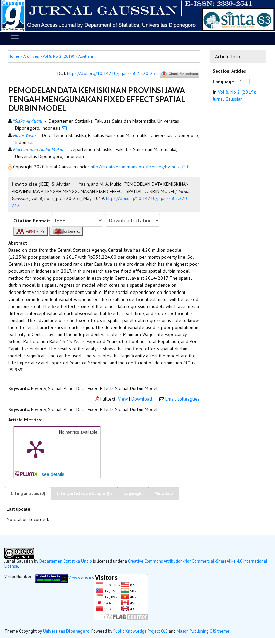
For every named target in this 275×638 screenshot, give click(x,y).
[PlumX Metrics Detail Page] (35, 449)
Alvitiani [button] (85, 56)
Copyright (133, 493)
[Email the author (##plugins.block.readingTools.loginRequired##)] (64, 128)
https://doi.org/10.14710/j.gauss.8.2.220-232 (112, 73)
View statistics (81, 577)
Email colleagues (182, 399)
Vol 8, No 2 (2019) (58, 56)
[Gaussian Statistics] (51, 577)
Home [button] (13, 56)
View (123, 399)
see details (53, 474)
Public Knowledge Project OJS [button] (140, 631)
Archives (31, 56)
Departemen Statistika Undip (65, 561)
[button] (10, 167)
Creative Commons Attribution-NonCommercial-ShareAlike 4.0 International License (135, 563)
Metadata (163, 493)
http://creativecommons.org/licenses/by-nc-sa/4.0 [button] (140, 167)
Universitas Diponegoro (66, 631)
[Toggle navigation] (14, 38)
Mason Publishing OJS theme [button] (203, 631)
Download (141, 399)
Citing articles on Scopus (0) (84, 493)
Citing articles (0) (28, 493)
